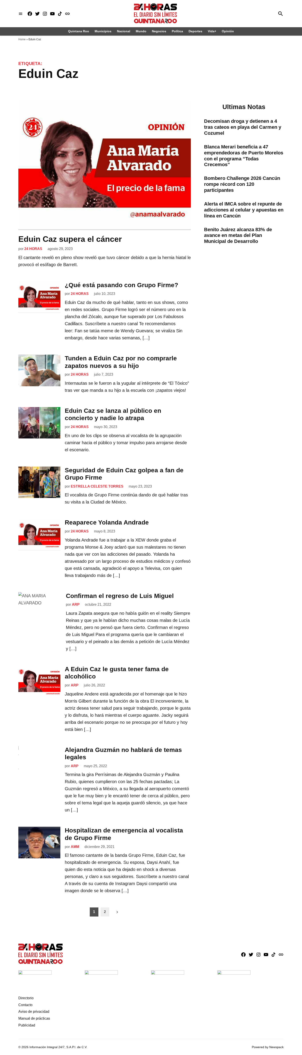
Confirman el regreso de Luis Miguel (120, 595)
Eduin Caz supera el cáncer (70, 239)
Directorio (26, 998)
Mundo (141, 31)
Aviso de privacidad (33, 1011)
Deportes (195, 31)
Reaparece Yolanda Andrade (107, 522)
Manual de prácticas (34, 1018)
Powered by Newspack (268, 1047)
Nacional (123, 31)
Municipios (103, 31)
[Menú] (20, 13)
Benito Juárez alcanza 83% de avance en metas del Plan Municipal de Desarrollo (238, 235)
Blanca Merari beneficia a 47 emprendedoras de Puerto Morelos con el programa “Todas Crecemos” (243, 155)
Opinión (228, 31)
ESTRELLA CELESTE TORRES (97, 486)
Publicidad (26, 1025)
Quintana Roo (78, 31)
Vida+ (212, 31)
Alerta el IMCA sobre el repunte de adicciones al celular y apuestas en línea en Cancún (243, 210)
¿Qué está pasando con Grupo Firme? (121, 285)
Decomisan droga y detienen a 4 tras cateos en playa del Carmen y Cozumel (242, 127)
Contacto (25, 1005)
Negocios (159, 31)
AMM (75, 847)
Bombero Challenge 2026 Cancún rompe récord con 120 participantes (242, 184)
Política (177, 31)
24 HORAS (33, 249)
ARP (76, 604)
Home (22, 39)
